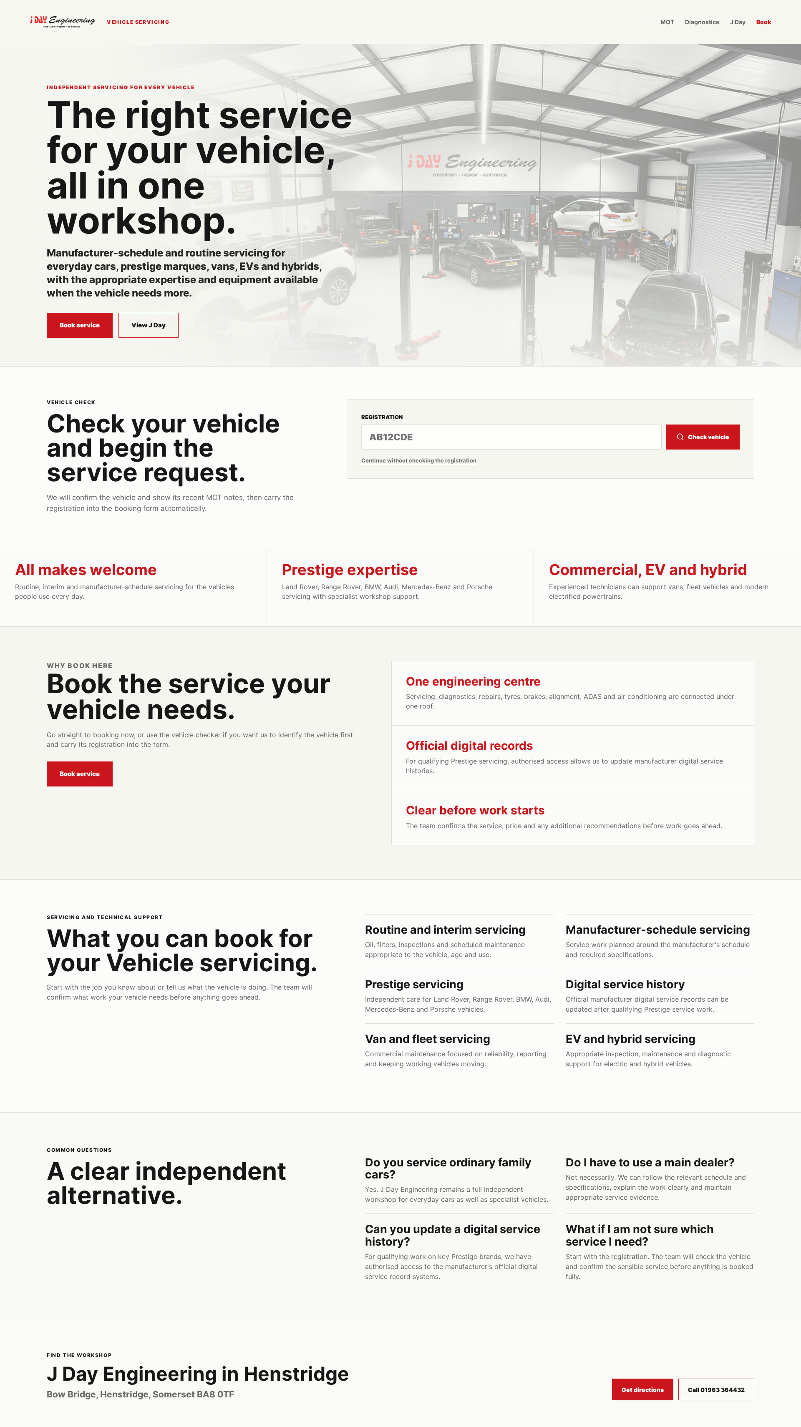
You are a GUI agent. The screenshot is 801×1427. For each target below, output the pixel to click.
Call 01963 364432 (716, 1389)
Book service (80, 325)
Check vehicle (708, 436)
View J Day (148, 325)
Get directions (643, 1389)
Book (763, 21)
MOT (667, 21)
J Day (738, 21)
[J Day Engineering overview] (62, 22)
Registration (382, 417)
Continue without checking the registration (418, 460)
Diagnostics (702, 21)
